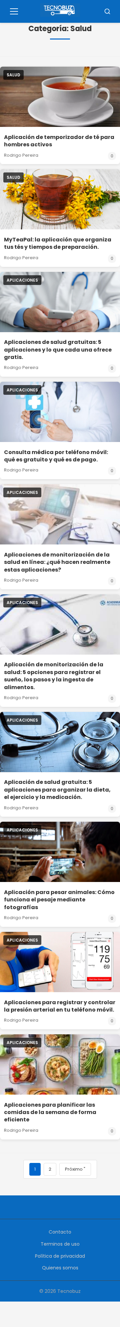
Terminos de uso (60, 1244)
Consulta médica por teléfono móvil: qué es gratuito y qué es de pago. (56, 455)
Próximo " (75, 1169)
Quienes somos (60, 1267)
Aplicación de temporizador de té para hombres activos (59, 140)
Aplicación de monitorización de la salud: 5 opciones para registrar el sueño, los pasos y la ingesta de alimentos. (53, 676)
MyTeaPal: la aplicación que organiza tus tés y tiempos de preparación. (57, 243)
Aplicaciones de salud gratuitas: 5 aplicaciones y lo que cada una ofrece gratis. (58, 349)
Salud (13, 75)
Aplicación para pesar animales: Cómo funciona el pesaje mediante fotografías (59, 899)
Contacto (60, 1232)
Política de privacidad (60, 1256)
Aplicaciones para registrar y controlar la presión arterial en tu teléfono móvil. (59, 1006)
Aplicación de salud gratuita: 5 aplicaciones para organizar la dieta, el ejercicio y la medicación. (57, 789)
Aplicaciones (22, 280)
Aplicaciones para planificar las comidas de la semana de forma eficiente (50, 1112)
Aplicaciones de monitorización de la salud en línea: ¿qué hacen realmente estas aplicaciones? (57, 562)
